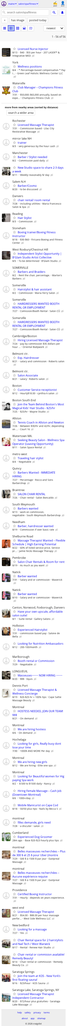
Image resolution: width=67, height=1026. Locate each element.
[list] (4, 28)
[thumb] (11, 28)
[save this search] (62, 12)
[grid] (17, 28)
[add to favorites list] (14, 49)
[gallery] (24, 28)
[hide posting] (33, 56)
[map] (30, 28)
